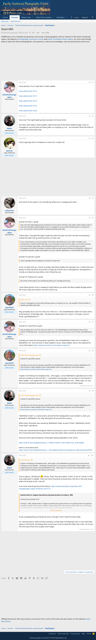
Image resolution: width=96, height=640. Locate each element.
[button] (32, 17)
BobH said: (24, 300)
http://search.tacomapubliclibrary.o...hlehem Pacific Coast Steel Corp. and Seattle (51, 442)
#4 (93, 198)
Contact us (52, 634)
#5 (93, 218)
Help (83, 634)
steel (37, 33)
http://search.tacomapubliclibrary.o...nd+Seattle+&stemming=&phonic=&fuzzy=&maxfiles (55, 450)
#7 (93, 322)
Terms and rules (63, 634)
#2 (93, 116)
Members (60, 17)
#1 (93, 82)
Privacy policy (75, 634)
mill (33, 33)
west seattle (45, 33)
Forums (14, 17)
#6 (93, 295)
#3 (93, 138)
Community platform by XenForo (48, 638)
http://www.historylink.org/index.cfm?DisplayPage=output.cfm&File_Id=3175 (50, 487)
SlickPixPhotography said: (29, 355)
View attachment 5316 (28, 91)
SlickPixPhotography (10, 33)
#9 (93, 391)
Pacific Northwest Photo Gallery (60, 39)
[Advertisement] (48, 61)
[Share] (89, 82)
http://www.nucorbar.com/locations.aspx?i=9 (52, 345)
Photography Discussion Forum (31, 39)
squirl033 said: (25, 460)
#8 (93, 351)
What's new (26, 17)
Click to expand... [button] (56, 510)
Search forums (15, 21)
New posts (5, 21)
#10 (92, 455)
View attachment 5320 (28, 110)
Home (5, 17)
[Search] (92, 17)
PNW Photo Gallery (43, 17)
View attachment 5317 (28, 96)
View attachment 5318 (28, 101)
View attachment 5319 (28, 106)
